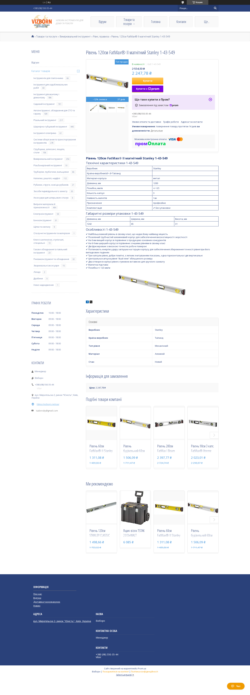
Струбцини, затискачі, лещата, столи (49, 151)
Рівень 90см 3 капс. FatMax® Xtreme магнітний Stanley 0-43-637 (202, 449)
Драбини (38, 278)
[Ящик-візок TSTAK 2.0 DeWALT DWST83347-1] (135, 508)
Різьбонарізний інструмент (48, 165)
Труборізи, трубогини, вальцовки (51, 171)
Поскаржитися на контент (116, 671)
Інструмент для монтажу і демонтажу (46, 96)
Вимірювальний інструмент (75, 36)
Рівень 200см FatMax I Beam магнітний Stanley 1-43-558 (167, 449)
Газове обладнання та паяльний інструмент (50, 251)
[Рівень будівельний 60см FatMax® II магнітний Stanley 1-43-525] (135, 423)
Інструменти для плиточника (48, 78)
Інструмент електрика (45, 133)
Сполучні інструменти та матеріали (52, 233)
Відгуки (102, 21)
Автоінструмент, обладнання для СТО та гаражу (54, 112)
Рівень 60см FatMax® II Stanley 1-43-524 (101, 449)
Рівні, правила (101, 36)
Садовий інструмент (44, 103)
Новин (36, 605)
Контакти (181, 21)
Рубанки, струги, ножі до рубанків (51, 184)
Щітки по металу (42, 226)
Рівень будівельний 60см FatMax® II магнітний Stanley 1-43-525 (134, 449)
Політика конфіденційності (144, 671)
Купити (147, 80)
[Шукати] (215, 8)
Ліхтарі (37, 272)
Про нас (37, 593)
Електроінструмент (43, 213)
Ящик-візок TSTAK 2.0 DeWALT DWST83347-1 (134, 533)
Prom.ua (142, 668)
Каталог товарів (40, 71)
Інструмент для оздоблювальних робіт (51, 86)
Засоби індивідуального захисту (50, 191)
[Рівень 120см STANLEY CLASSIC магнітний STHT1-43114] (101, 508)
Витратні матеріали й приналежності (44, 206)
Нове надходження (44, 284)
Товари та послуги (129, 21)
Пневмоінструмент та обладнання (51, 259)
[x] (91, 302)
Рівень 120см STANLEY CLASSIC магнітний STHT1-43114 (99, 533)
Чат (238, 686)
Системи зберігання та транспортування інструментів (55, 141)
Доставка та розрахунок (46, 601)
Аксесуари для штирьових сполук (51, 197)
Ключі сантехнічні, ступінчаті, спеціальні (49, 241)
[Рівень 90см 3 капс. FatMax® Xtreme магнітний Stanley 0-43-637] (203, 423)
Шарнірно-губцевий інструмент (50, 126)
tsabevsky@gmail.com (47, 410)
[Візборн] (41, 21)
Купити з (141, 88)
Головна (155, 21)
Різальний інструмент (45, 120)
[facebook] (87, 302)
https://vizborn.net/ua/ (48, 404)
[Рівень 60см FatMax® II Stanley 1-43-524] (101, 423)
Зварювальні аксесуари (46, 265)
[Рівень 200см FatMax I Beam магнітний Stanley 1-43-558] (169, 423)
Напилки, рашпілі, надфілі (47, 178)
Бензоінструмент (42, 220)
